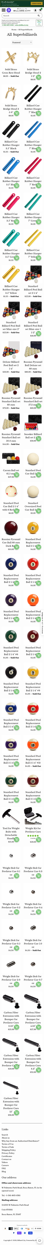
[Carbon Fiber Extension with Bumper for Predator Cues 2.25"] (11, 1000)
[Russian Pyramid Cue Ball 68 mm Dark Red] (11, 527)
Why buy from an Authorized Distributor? (20, 1141)
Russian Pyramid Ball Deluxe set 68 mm (33, 365)
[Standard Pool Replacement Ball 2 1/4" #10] (11, 708)
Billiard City (21, 1240)
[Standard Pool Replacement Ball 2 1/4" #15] (33, 780)
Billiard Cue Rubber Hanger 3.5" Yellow (11, 289)
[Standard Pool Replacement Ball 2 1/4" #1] (33, 527)
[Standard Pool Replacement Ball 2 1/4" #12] (11, 744)
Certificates (7, 1156)
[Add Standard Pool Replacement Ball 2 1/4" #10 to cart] (16, 727)
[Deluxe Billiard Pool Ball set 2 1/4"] (11, 350)
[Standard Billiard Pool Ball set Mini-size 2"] (11, 310)
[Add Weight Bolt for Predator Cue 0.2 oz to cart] (16, 912)
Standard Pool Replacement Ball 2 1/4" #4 (11, 615)
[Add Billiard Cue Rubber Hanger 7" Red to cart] (38, 185)
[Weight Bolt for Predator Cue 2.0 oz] (11, 964)
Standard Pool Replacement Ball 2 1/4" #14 (11, 795)
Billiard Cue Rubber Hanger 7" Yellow (33, 253)
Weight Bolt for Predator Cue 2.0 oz (11, 979)
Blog (4, 1171)
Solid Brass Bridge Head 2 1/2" (33, 72)
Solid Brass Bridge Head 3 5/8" (11, 109)
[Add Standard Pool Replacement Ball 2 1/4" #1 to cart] (38, 547)
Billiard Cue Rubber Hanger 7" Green (33, 217)
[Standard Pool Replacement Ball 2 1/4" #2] (11, 563)
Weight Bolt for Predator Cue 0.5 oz (11, 943)
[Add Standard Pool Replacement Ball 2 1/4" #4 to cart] (16, 619)
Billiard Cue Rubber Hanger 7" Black (33, 109)
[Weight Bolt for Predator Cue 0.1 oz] (11, 856)
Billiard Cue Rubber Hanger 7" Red (33, 181)
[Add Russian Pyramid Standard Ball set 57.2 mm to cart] (38, 405)
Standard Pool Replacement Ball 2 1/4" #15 (33, 795)
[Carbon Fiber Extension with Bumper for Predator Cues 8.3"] (33, 1043)
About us (6, 1138)
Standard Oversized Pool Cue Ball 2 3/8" (33, 506)
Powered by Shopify (33, 1240)
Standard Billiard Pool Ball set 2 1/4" (33, 289)
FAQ (4, 1168)
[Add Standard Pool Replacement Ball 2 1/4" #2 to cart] (16, 583)
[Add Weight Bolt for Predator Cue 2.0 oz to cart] (16, 984)
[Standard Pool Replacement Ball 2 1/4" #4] (11, 599)
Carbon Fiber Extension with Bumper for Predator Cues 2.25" (11, 1019)
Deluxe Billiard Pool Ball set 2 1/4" (11, 365)
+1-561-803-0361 (8, 25)
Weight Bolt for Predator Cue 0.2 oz (11, 907)
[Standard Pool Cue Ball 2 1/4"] (33, 458)
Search (5, 1135)
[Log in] (35, 10)
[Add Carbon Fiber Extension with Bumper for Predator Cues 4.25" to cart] (38, 1027)
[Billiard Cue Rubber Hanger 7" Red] (33, 166)
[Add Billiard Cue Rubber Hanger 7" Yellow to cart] (38, 258)
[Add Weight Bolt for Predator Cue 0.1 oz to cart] (16, 875)
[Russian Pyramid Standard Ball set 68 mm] (11, 386)
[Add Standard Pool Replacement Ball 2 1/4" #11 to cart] (38, 727)
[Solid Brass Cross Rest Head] (11, 57)
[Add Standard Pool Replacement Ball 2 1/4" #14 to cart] (16, 800)
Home (14, 30)
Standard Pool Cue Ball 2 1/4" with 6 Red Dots (11, 506)
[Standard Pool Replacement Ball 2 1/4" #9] (33, 672)
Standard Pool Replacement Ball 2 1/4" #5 (33, 615)
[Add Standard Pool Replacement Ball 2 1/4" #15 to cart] (38, 800)
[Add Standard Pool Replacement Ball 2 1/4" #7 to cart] (38, 655)
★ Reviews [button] (42, 622)
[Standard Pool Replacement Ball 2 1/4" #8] (11, 672)
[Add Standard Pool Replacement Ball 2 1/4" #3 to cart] (38, 583)
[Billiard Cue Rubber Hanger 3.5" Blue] (11, 166)
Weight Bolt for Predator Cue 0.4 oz (33, 907)
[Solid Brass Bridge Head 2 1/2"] (33, 57)
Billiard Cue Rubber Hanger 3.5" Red (11, 217)
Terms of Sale (8, 1147)
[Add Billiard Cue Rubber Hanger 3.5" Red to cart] (16, 221)
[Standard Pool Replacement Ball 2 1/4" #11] (33, 708)
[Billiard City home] (22, 10)
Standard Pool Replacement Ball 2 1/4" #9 (33, 687)
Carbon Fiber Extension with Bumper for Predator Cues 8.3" (33, 1062)
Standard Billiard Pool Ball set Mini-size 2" (11, 325)
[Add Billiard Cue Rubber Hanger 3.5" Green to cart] (16, 258)
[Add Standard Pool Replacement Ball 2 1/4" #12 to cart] (16, 763)
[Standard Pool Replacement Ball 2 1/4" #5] (33, 599)
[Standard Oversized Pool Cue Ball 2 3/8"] (33, 491)
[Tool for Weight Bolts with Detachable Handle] (11, 816)
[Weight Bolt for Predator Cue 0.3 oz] (33, 856)
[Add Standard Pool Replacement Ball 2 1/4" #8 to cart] (16, 691)
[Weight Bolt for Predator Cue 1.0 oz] (33, 928)
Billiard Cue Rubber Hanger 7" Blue (33, 145)
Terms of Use (8, 1144)
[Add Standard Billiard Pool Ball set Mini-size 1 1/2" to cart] (38, 333)
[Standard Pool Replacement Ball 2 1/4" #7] (33, 635)
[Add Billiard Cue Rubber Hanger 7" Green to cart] (38, 221)
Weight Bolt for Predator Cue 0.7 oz (33, 979)
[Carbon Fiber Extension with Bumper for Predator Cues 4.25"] (33, 1000)
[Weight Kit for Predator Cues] (33, 816)
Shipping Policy (9, 1150)
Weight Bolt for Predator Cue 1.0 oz (33, 943)
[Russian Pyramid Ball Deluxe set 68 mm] (33, 350)
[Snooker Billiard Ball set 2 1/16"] (33, 422)
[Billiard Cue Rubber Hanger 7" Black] (33, 93)
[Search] (39, 16)
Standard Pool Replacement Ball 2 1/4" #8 (11, 687)
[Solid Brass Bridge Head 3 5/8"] (11, 93)
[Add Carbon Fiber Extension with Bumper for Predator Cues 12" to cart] (16, 1112)
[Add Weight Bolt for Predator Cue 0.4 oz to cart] (38, 912)
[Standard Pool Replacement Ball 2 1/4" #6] (11, 635)
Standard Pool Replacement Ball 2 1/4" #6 (11, 651)
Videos (5, 1162)
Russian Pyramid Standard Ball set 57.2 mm (33, 401)
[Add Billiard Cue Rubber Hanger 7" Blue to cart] (38, 149)
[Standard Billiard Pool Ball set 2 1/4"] (33, 274)
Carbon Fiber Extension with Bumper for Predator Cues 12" (11, 1105)
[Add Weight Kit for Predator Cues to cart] (38, 839)
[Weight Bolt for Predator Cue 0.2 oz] (11, 892)
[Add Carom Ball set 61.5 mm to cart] (16, 474)
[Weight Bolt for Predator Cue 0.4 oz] (33, 892)
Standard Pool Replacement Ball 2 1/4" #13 (33, 759)
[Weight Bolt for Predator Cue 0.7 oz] (33, 964)
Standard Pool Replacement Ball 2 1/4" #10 (11, 723)
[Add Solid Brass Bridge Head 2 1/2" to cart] (38, 77)
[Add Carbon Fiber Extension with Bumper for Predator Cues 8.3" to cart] (38, 1070)
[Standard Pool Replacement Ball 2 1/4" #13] (33, 744)
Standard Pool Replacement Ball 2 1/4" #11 (33, 723)
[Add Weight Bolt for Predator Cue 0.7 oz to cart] (38, 984)
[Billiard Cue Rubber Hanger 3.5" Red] (11, 202)
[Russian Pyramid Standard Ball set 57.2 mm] (33, 386)
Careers (5, 1165)
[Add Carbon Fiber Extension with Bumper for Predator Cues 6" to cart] (16, 1066)
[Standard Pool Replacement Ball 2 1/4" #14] (11, 780)
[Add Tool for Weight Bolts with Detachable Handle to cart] (16, 839)
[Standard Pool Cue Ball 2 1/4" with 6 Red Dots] (11, 491)
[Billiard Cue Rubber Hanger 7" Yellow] (33, 238)
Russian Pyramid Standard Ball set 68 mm (11, 401)
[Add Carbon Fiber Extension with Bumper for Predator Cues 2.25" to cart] (16, 1027)
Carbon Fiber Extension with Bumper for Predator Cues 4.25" (33, 1019)
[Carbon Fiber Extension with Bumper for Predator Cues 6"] (11, 1043)
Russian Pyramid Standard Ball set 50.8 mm (11, 437)
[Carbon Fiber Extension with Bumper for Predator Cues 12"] (11, 1086)
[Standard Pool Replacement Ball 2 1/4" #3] (33, 563)
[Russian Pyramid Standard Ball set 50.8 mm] (11, 422)
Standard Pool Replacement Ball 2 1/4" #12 (11, 759)
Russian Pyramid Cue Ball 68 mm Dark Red (11, 542)
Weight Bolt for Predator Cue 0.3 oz (33, 871)
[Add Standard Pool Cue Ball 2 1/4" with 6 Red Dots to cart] (16, 511)
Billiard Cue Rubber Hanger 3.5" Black (11, 145)
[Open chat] (40, 1241)
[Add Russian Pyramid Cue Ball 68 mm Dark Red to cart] (16, 547)
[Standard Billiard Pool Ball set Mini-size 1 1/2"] (33, 310)
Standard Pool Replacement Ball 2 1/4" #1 (33, 542)
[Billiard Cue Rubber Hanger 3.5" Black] (11, 129)
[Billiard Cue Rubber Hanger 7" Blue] (33, 129)
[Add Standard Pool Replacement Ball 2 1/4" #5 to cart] (38, 619)
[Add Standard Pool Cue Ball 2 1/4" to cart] (38, 474)
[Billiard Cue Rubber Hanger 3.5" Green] (11, 238)
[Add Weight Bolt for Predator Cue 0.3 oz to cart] (38, 875)
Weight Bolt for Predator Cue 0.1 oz (11, 871)
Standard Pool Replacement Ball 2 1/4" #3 (33, 578)
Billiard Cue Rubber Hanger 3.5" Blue (11, 181)
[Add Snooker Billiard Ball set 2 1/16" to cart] (38, 438)
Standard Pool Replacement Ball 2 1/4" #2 (11, 578)
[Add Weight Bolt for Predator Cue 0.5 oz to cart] (16, 948)
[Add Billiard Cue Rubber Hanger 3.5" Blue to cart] (16, 185)
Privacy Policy (8, 1153)
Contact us (6, 1159)
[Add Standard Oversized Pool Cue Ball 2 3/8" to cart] (38, 511)
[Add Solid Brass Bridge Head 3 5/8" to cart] (16, 113)
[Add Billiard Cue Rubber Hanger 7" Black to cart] (38, 113)
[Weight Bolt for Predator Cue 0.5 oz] (11, 928)
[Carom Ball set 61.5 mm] (11, 458)
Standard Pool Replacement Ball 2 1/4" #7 (33, 651)
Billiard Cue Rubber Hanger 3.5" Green (11, 253)
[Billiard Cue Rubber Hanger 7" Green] (33, 202)
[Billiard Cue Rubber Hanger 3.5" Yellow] (11, 274)
